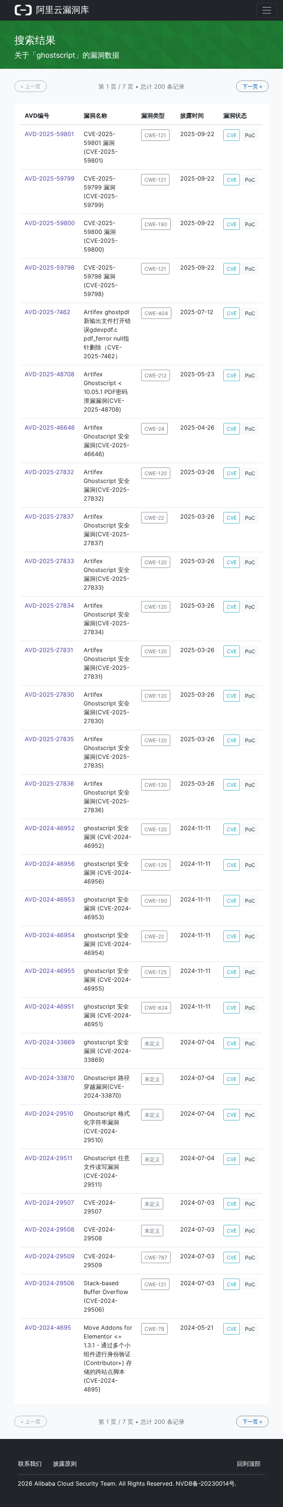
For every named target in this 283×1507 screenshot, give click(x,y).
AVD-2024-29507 (49, 1202)
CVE (232, 135)
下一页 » (252, 86)
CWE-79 (154, 1329)
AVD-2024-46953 (50, 899)
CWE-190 (155, 224)
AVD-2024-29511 (48, 1158)
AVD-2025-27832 (49, 472)
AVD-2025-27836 (49, 783)
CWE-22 (154, 518)
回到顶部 (249, 1463)
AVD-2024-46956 (50, 863)
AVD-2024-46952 (50, 828)
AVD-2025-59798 (49, 267)
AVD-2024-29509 (49, 1256)
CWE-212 (155, 375)
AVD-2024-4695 (48, 1327)
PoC (250, 135)
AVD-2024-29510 (49, 1113)
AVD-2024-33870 (49, 1077)
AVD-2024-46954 (50, 935)
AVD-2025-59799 (49, 178)
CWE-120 (155, 473)
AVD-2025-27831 (49, 650)
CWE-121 (155, 135)
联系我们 (30, 1463)
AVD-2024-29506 (49, 1283)
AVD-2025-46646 (50, 427)
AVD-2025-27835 (49, 739)
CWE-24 (154, 429)
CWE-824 (156, 1008)
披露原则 (65, 1463)
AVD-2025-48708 (49, 374)
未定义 (152, 1043)
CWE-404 (156, 313)
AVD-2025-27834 (49, 605)
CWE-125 (155, 865)
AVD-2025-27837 (49, 516)
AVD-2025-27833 (49, 561)
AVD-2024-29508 (49, 1229)
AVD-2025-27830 (49, 694)
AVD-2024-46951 (49, 1006)
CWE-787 (155, 1257)
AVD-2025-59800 (50, 223)
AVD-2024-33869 (50, 1042)
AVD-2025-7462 (47, 312)
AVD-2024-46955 (50, 970)
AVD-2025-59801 (49, 134)
